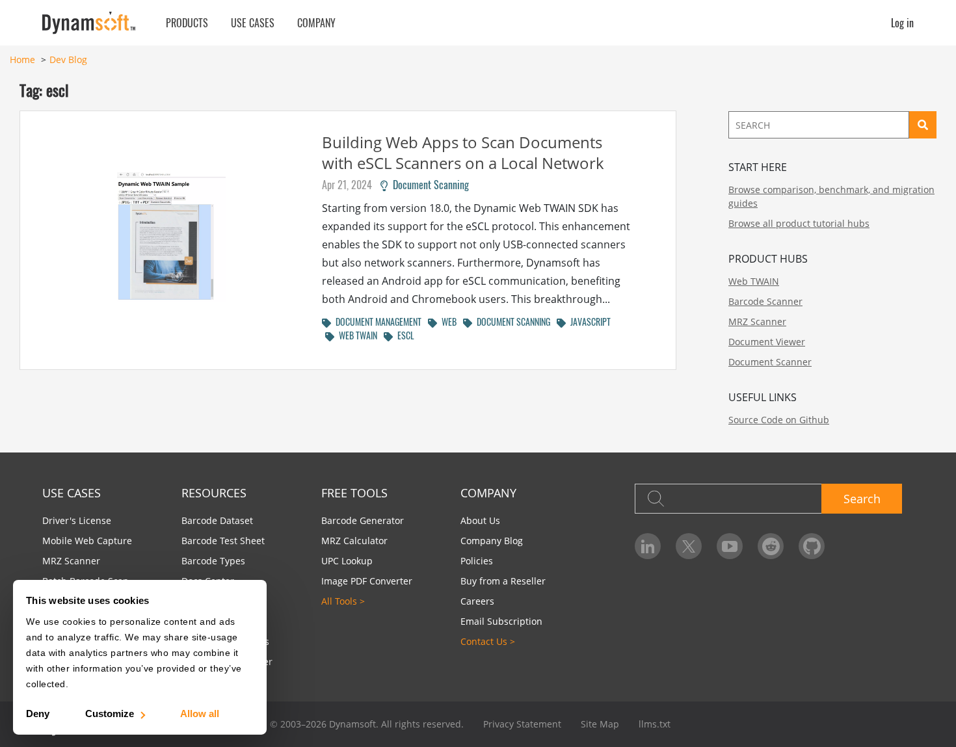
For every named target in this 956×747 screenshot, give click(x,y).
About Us (480, 520)
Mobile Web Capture (87, 540)
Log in (902, 23)
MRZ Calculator (354, 540)
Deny (37, 713)
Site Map (600, 724)
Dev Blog (68, 59)
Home (22, 59)
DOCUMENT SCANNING (511, 321)
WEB (447, 321)
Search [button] (862, 498)
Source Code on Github (778, 419)
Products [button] (187, 23)
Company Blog (491, 540)
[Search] (922, 124)
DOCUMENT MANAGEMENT (376, 321)
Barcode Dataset (217, 520)
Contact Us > (487, 641)
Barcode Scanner (765, 301)
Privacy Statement (522, 724)
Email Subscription (501, 621)
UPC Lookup (347, 561)
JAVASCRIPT (588, 321)
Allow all (199, 713)
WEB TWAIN (355, 335)
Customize (109, 713)
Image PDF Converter (366, 581)
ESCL (403, 335)
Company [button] (316, 23)
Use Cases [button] (252, 23)
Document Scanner (770, 362)
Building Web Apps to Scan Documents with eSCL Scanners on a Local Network (463, 152)
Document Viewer (766, 341)
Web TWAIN (753, 281)
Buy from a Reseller (503, 581)
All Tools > (343, 601)
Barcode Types (213, 561)
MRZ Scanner (757, 321)
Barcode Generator (362, 520)
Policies (476, 561)
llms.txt (655, 724)
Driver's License (76, 520)
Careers (477, 601)
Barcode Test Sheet (223, 540)
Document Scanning (428, 184)
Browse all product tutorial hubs (799, 223)
